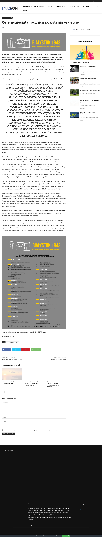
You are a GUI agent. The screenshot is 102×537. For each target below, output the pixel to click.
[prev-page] (3, 392)
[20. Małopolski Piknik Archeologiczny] (74, 92)
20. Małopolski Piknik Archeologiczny (90, 90)
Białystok (12, 342)
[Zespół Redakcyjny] (3, 28)
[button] (98, 6)
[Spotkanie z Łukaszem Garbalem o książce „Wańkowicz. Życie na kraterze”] (56, 374)
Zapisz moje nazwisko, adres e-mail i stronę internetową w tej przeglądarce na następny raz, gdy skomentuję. (30, 430)
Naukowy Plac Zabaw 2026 (80, 62)
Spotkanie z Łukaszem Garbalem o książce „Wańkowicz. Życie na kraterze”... (53, 384)
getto (17, 342)
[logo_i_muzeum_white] (51, 464)
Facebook (86, 509)
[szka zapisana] (51, 486)
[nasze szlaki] (18, 464)
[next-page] (5, 392)
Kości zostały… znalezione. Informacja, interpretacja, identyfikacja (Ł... (32, 383)
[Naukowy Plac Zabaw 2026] (85, 52)
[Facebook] (80, 509)
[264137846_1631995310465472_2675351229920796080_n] (83, 464)
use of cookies (57, 535)
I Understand (66, 535)
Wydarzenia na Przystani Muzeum (12, 359)
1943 (7, 342)
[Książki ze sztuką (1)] (83, 486)
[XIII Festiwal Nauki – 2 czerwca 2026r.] (74, 115)
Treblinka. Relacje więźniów (58, 359)
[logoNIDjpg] (18, 486)
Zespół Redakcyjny (10, 28)
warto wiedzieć (7, 17)
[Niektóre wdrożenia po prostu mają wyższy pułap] (12, 374)
